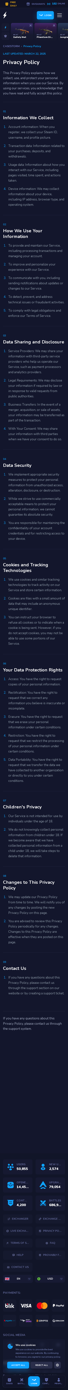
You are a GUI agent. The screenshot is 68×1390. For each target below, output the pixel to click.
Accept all (18, 1365)
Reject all (41, 1365)
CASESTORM (11, 46)
